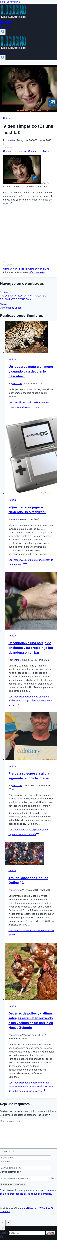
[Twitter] (6, 23)
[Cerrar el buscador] (2, 1228)
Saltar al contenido (10, 1)
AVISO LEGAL (46, 1207)
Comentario (7, 1151)
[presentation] (31, 337)
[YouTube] (9, 23)
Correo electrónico (10, 1171)
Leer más (30, 700)
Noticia (7, 118)
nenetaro (11, 140)
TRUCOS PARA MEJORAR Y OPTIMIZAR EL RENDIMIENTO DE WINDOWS (23, 296)
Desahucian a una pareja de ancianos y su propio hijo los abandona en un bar (30, 647)
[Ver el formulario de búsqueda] (3, 32)
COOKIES (5, 1211)
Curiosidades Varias (10, 306)
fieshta (33, 272)
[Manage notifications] (50, 1233)
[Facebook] (2, 23)
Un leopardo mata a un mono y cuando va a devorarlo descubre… (30, 371)
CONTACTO (30, 1207)
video (41, 272)
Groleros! (5, 27)
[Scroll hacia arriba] (2, 1223)
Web (53, 1178)
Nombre (5, 1161)
